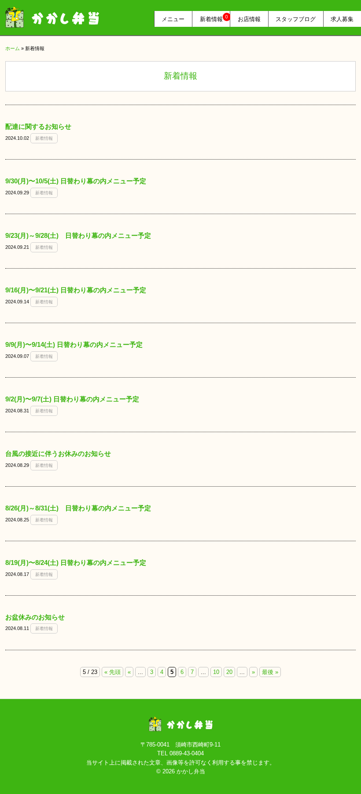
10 (216, 672)
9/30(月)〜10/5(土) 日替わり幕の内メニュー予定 (75, 181)
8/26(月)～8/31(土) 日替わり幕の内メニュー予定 (78, 508)
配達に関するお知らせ (38, 126)
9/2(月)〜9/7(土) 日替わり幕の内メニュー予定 (72, 399)
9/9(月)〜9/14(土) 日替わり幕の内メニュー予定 (74, 344)
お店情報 (249, 19)
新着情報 (214, 18)
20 (229, 672)
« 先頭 (112, 672)
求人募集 (342, 19)
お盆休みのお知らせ (35, 617)
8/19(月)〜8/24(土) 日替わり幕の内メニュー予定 (75, 562)
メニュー (173, 19)
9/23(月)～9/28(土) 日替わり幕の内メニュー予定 (78, 235)
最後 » (270, 672)
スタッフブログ (296, 19)
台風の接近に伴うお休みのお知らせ (58, 453)
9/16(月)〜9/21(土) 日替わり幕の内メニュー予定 (75, 290)
